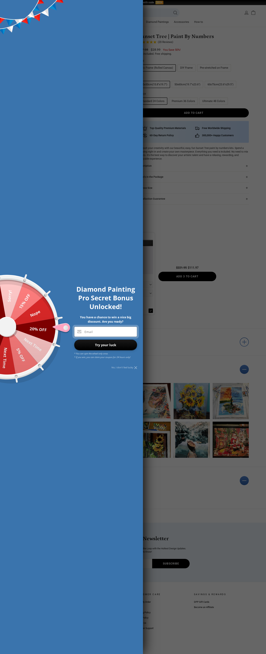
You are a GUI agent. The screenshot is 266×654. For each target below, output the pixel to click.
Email (89, 331)
